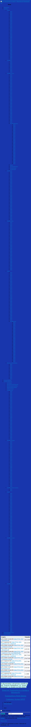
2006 (11, 40)
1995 (11, 56)
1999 (11, 50)
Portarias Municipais (14, 166)
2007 (11, 38)
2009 (11, 99)
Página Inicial (6, 7)
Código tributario (10, 388)
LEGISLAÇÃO (13, 169)
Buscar (3, 713)
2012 (11, 31)
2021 (11, 18)
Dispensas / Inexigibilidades (12, 362)
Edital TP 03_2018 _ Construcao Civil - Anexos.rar (11, 655)
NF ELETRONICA (7, 633)
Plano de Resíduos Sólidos (12, 387)
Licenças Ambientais (7, 380)
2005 (11, 41)
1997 (11, 53)
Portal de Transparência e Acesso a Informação (15, 691)
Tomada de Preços (10, 73)
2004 (11, 43)
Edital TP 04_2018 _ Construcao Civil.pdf (12, 646)
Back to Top (4, 721)
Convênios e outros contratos (12, 487)
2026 (11, 11)
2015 (11, 27)
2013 (11, 30)
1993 (11, 58)
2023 (11, 15)
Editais (11, 165)
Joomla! (3, 718)
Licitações (6, 8)
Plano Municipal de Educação (12, 384)
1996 (11, 54)
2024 (11, 14)
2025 (11, 13)
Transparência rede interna (9, 632)
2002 (11, 46)
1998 (11, 51)
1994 (11, 57)
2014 (11, 28)
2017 (11, 24)
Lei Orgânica (9, 382)
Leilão (8, 271)
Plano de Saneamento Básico (12, 385)
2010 (11, 34)
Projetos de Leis (13, 167)
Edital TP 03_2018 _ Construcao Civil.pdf (12, 658)
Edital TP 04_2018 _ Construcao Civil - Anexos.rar (11, 642)
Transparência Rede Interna (15, 696)
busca (6, 713)
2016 (11, 25)
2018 (11, 23)
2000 (11, 48)
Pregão (8, 10)
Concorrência (9, 60)
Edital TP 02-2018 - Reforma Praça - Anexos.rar (11, 661)
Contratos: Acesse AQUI (15, 699)
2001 (11, 47)
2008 (11, 37)
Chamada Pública (10, 220)
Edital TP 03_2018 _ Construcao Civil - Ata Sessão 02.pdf (12, 652)
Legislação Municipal (8, 381)
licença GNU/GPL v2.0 (23, 718)
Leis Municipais (13, 321)
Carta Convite (9, 170)
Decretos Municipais (14, 123)
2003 (11, 44)
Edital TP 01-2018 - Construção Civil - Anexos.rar (11, 674)
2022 (11, 17)
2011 (11, 33)
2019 (11, 21)
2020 (11, 20)
